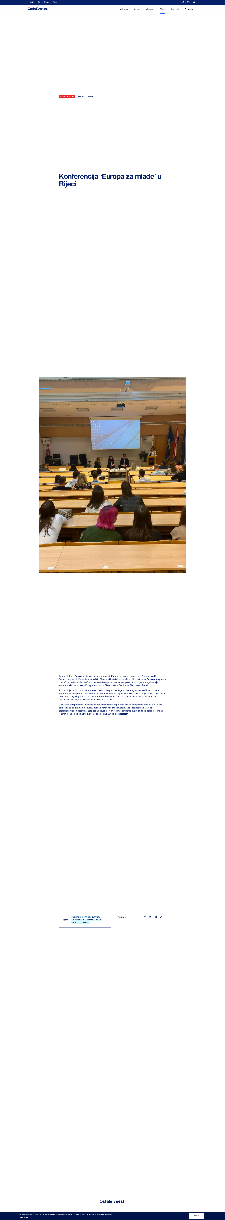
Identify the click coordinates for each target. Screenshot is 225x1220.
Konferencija (77, 920)
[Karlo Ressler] (183, 2)
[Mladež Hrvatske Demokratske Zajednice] (39, 2)
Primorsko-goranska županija (85, 917)
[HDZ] (32, 2)
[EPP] (47, 2)
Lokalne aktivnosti (80, 923)
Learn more (23, 1217)
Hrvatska (90, 920)
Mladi (98, 920)
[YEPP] (55, 2)
